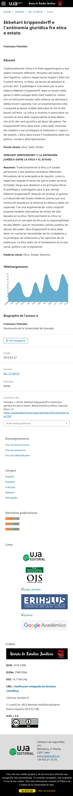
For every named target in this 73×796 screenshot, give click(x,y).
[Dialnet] (27, 615)
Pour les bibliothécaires (17, 455)
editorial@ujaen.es (48, 756)
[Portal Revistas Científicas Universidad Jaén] (34, 582)
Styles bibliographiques (18, 423)
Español (10, 482)
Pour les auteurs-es (15, 450)
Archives (19, 11)
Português (11, 497)
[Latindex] (31, 589)
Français (10, 487)
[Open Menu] (3, 3)
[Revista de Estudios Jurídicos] (37, 658)
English (9, 476)
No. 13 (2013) (36, 11)
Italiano (9, 492)
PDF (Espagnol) (17, 340)
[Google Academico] (44, 629)
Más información (46, 790)
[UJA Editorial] (34, 563)
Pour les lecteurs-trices (17, 444)
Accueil (7, 11)
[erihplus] (44, 608)
